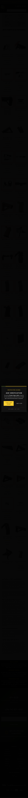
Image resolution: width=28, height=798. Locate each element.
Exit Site (19, 403)
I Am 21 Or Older (9, 403)
